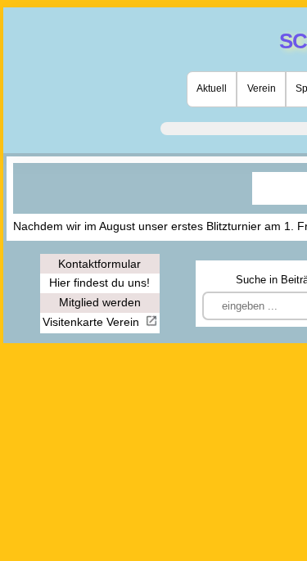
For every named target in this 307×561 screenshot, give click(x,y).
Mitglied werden (100, 302)
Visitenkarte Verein (92, 321)
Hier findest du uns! (99, 282)
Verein (261, 88)
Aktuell (211, 88)
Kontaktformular (99, 263)
